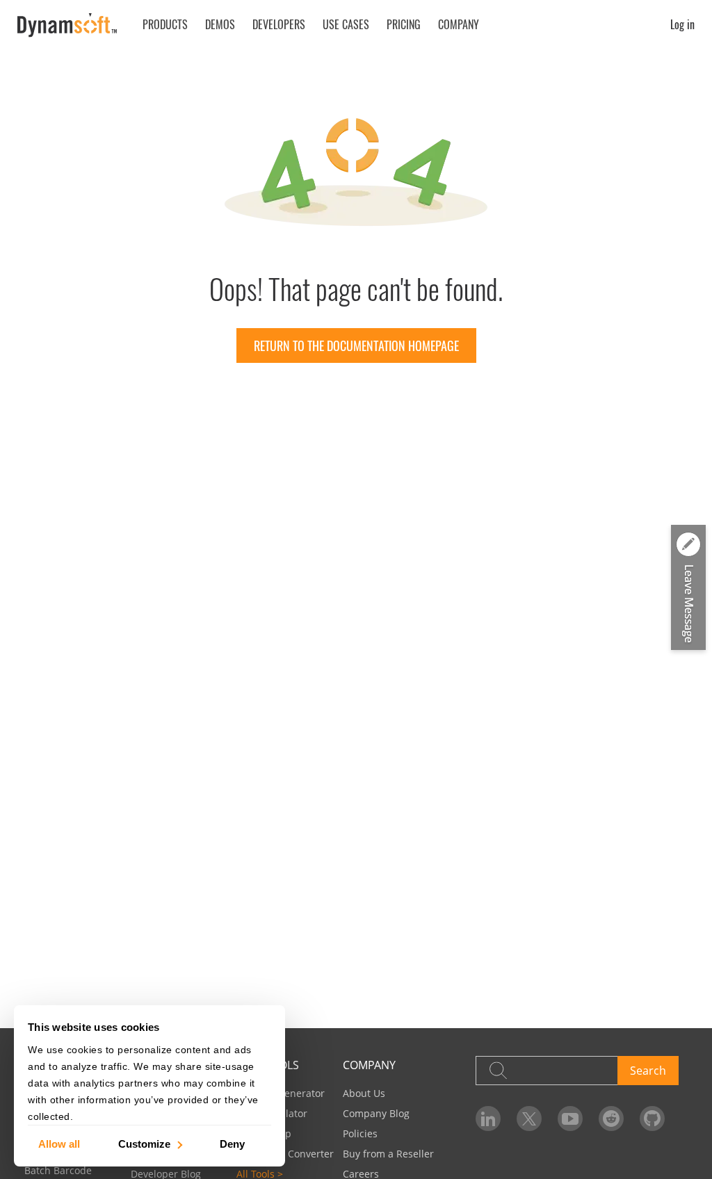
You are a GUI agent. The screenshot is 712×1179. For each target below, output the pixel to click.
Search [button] (648, 1070)
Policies (360, 1133)
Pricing (404, 24)
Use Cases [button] (346, 24)
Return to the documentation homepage (356, 345)
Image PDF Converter (285, 1153)
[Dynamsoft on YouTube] (570, 1118)
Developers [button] (278, 24)
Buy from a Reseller (388, 1153)
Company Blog (376, 1113)
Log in (682, 24)
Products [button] (165, 24)
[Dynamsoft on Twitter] (529, 1118)
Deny (232, 1143)
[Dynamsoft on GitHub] (652, 1118)
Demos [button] (220, 24)
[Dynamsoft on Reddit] (611, 1118)
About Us (364, 1093)
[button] (688, 589)
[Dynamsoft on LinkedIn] (488, 1118)
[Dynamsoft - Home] (67, 25)
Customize (144, 1143)
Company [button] (458, 24)
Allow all (59, 1143)
